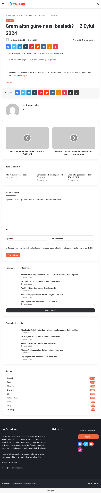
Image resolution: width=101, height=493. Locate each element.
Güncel (10, 378)
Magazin (10, 386)
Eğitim (9, 394)
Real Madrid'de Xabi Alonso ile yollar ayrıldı (38, 288)
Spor (9, 382)
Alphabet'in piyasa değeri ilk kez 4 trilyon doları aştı (42, 295)
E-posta (9, 239)
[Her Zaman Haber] (17, 4)
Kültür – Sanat (12, 398)
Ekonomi (19, 15)
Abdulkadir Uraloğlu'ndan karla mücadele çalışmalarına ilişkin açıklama (50, 275)
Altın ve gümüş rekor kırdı (16, 175)
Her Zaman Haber (16, 40)
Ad (7, 229)
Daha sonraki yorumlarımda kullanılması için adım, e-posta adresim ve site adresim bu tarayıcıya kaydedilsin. (51, 248)
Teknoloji (10, 410)
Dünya (9, 402)
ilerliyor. (23, 75)
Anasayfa (11, 15)
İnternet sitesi (57, 239)
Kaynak (9, 82)
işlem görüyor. (50, 59)
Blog (9, 406)
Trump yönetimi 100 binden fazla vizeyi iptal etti (40, 281)
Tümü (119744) (50, 310)
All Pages (50, 490)
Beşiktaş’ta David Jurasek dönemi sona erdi (39, 301)
